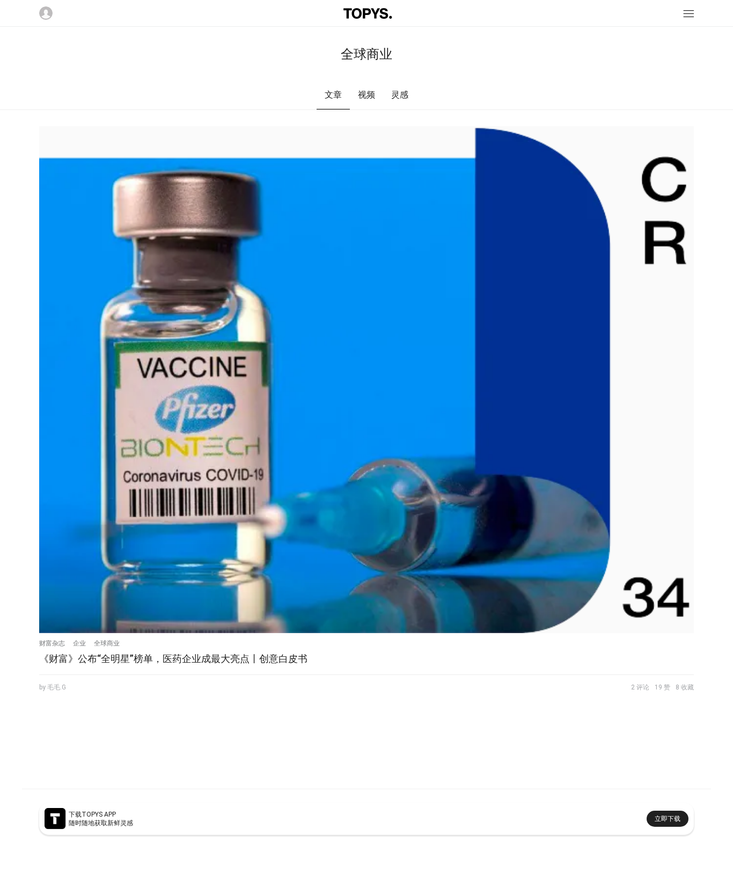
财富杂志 (52, 643)
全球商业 (107, 643)
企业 (79, 643)
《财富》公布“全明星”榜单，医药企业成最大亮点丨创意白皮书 (173, 658)
